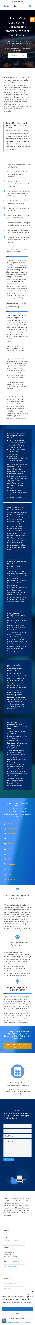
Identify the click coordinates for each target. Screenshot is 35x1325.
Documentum (11, 864)
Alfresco (10, 844)
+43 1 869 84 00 (13, 1)
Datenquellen (11, 685)
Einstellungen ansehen (17, 1318)
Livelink (9, 874)
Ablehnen (17, 1314)
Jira (8, 838)
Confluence (11, 833)
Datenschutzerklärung (19, 1322)
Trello (9, 854)
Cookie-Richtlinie (9, 1322)
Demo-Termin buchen (9, 1283)
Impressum (27, 1322)
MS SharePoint (12, 828)
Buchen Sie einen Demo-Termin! (17, 1046)
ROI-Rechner (7, 1289)
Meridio (9, 859)
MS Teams (10, 823)
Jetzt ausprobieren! (17, 56)
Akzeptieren (17, 1309)
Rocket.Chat (11, 879)
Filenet (9, 869)
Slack (9, 849)
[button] (32, 1291)
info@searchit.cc (12, 1266)
